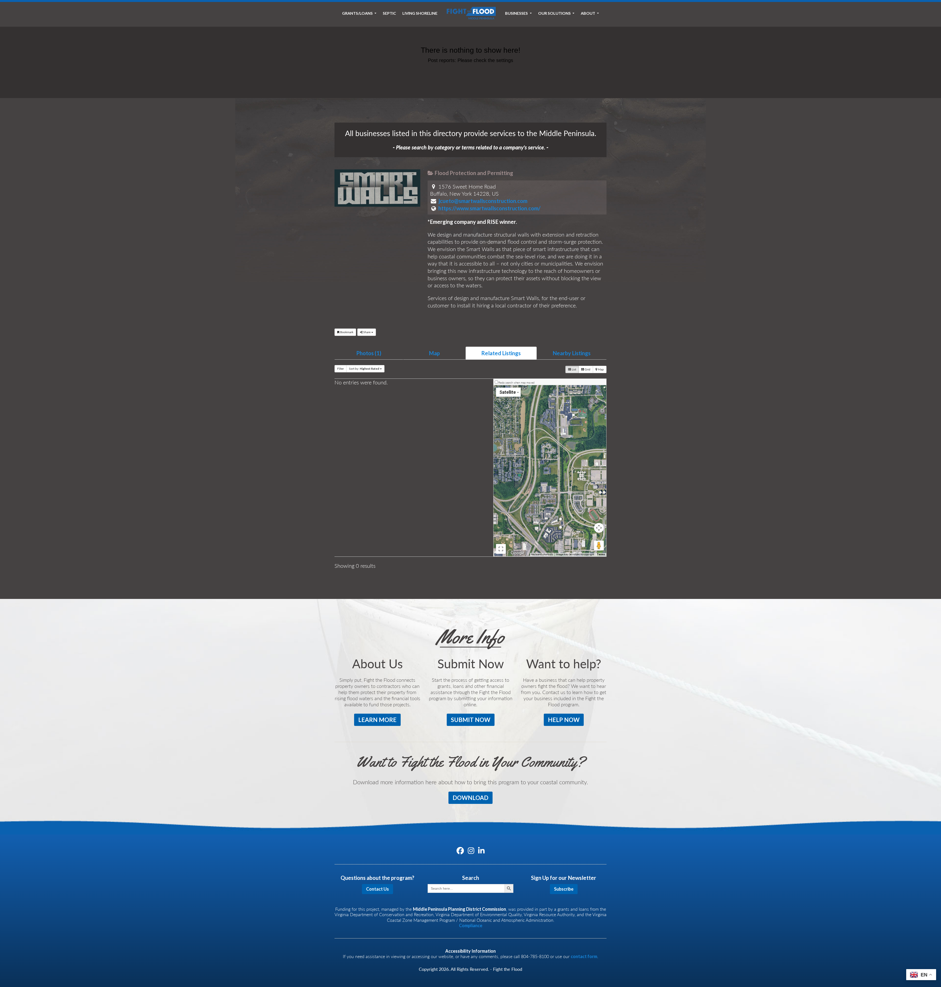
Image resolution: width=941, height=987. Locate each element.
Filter (340, 369)
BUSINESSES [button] (517, 13)
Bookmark (346, 332)
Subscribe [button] (563, 889)
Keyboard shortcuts (542, 554)
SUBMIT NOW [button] (470, 719)
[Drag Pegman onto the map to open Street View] (599, 545)
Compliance (470, 925)
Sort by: (364, 369)
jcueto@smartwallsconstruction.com (482, 201)
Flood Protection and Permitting (473, 173)
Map (434, 353)
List (573, 369)
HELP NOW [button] (564, 719)
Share (366, 332)
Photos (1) (368, 353)
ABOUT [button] (588, 13)
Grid (587, 369)
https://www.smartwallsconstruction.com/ (489, 208)
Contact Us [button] (377, 889)
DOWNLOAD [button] (470, 797)
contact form (584, 956)
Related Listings (501, 353)
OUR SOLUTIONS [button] (554, 13)
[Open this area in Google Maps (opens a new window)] (517, 553)
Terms (601, 554)
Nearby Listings (572, 353)
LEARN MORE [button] (377, 719)
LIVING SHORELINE (419, 13)
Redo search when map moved (516, 382)
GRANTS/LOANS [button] (357, 13)
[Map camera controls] (599, 528)
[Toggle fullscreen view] (501, 549)
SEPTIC (389, 13)
